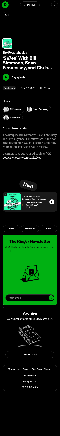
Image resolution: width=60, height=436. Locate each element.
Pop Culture (9, 88)
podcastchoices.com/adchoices (22, 157)
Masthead (30, 228)
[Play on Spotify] (6, 15)
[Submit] (51, 297)
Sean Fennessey (40, 109)
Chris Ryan (15, 117)
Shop (48, 228)
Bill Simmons (16, 109)
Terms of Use (14, 369)
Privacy (26, 369)
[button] (30, 4)
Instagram (27, 381)
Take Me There (30, 354)
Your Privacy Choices (42, 369)
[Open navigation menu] (54, 4)
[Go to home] (5, 4)
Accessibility (30, 375)
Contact (11, 228)
